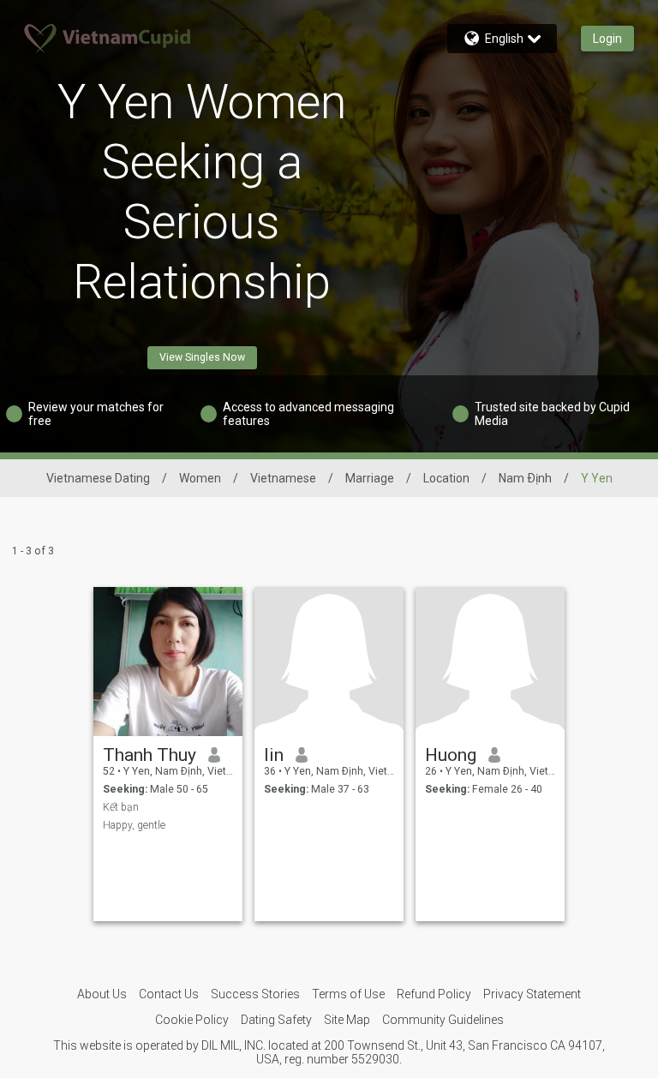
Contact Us (169, 994)
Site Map (347, 1020)
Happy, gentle (134, 825)
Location (446, 478)
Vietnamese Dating (98, 478)
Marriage (369, 478)
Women (200, 478)
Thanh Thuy (149, 755)
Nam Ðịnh (525, 478)
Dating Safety (276, 1020)
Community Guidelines (443, 1020)
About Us (102, 994)
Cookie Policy (192, 1020)
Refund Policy (434, 994)
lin (274, 755)
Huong (450, 755)
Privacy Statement (532, 994)
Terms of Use (348, 994)
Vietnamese (283, 478)
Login (607, 38)
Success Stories (255, 994)
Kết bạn (121, 807)
